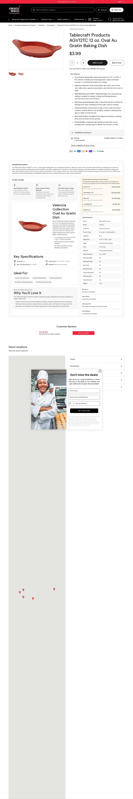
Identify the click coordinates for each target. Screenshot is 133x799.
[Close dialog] (100, 371)
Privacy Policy (81, 425)
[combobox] (71, 403)
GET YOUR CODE (84, 411)
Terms (87, 425)
